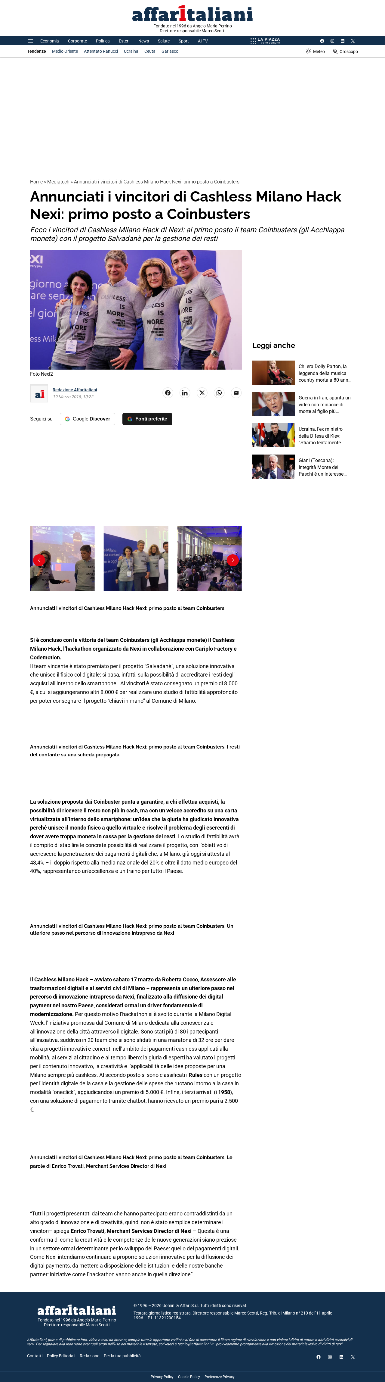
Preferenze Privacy (220, 1377)
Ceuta (150, 51)
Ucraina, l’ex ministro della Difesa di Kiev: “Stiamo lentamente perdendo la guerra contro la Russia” (321, 436)
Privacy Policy (162, 1377)
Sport (184, 41)
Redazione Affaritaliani (75, 389)
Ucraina (131, 51)
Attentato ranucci (101, 51)
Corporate (77, 41)
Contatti (34, 1355)
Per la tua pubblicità (122, 1355)
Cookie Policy (189, 1377)
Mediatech (58, 182)
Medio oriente (65, 51)
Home (36, 182)
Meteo (319, 51)
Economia (49, 41)
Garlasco (170, 51)
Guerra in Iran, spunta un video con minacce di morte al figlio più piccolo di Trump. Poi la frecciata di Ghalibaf (325, 405)
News (143, 41)
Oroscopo (349, 51)
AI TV (203, 41)
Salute (164, 41)
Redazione (89, 1355)
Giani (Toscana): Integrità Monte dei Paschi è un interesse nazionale (321, 467)
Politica (103, 41)
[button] (233, 560)
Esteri (124, 41)
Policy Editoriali (61, 1355)
